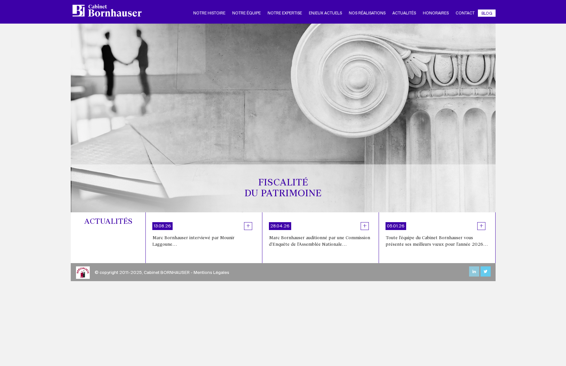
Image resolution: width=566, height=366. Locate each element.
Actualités (404, 13)
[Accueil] (109, 10)
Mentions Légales (211, 272)
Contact (465, 13)
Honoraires (436, 13)
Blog (486, 13)
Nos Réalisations (367, 13)
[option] (204, 237)
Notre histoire (209, 13)
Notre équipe (246, 13)
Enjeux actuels (325, 13)
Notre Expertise (285, 13)
